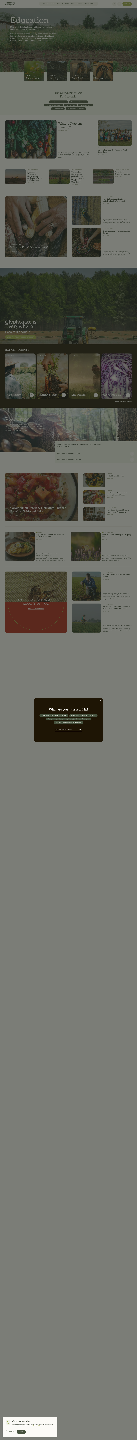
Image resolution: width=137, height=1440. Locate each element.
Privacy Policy (37, 1426)
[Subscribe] (80, 729)
